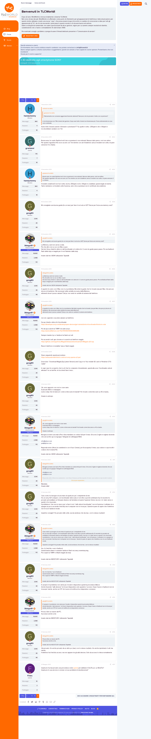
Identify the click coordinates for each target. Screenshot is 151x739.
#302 (113, 137)
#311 (114, 459)
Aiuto (87, 708)
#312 (113, 492)
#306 (113, 269)
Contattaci (52, 708)
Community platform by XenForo (61, 712)
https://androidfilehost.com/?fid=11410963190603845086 (60, 331)
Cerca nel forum (40, 3)
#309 (113, 384)
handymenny (30, 116)
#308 (113, 351)
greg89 (29, 213)
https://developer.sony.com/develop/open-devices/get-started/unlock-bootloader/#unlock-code (73, 324)
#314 (113, 565)
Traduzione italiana (86, 712)
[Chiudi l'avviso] (114, 45)
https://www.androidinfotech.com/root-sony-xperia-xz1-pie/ (61, 357)
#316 (113, 632)
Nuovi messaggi (26, 3)
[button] (17, 40)
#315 (113, 597)
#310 (113, 416)
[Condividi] (110, 105)
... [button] (29, 100)
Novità (9, 40)
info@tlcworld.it (82, 47)
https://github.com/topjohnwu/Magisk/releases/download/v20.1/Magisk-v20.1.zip (67, 342)
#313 (113, 524)
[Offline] (30, 113)
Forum (9, 34)
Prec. (23, 100)
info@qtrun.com (46, 441)
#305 (113, 234)
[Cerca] (146, 3)
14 (32, 100)
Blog (8, 29)
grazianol (29, 148)
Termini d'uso (64, 708)
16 (37, 100)
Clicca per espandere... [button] (78, 480)
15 (34, 100)
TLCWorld (43, 708)
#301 (113, 104)
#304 (113, 201)
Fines (29, 676)
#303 (113, 169)
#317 (113, 664)
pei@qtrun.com (46, 443)
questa (75, 668)
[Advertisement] (68, 82)
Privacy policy (77, 708)
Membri (9, 46)
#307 (113, 301)
